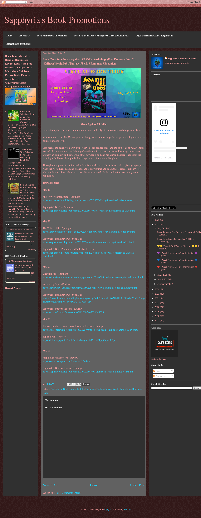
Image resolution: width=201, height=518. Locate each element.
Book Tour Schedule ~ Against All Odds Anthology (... (175, 240)
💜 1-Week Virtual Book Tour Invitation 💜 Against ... (177, 254)
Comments (160, 376)
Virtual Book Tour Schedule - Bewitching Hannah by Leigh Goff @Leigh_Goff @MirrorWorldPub (21, 157)
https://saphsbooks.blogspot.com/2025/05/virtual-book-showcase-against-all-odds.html (88, 242)
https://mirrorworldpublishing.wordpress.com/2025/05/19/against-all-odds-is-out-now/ (88, 200)
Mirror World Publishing (118, 389)
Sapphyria (18, 233)
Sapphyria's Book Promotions (56, 19)
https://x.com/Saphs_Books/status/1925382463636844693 (73, 312)
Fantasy (100, 389)
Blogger (127, 509)
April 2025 (162, 274)
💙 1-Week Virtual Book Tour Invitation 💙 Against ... (177, 261)
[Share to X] (74, 384)
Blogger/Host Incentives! (18, 43)
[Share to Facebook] (76, 384)
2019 (157, 311)
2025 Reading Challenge (20, 229)
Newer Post (51, 485)
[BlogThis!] (71, 384)
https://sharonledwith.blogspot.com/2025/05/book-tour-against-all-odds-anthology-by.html (90, 329)
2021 (157, 302)
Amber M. (158, 158)
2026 (157, 219)
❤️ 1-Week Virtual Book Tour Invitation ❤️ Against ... (177, 268)
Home (9, 35)
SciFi (45, 393)
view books (31, 250)
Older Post (137, 485)
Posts (157, 370)
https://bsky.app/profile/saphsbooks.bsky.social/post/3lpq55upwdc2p (79, 340)
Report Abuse (13, 288)
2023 (157, 293)
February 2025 (164, 283)
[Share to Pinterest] (79, 384)
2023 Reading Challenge (20, 260)
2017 (157, 320)
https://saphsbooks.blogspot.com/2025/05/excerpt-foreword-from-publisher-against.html (89, 210)
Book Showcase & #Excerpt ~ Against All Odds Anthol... (179, 233)
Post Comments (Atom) (69, 492)
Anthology (56, 389)
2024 (157, 289)
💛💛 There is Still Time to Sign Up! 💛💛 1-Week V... (178, 247)
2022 (157, 298)
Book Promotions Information (52, 35)
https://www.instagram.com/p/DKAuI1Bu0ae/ (66, 361)
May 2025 (162, 228)
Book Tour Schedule (73, 389)
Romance (137, 389)
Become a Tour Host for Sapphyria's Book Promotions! (101, 35)
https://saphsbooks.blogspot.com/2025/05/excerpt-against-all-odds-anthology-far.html (88, 371)
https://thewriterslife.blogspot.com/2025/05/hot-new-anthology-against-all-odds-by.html (89, 231)
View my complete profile (177, 62)
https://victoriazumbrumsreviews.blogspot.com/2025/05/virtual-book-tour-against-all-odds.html (93, 277)
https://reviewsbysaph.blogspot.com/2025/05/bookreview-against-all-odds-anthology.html (90, 287)
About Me (24, 35)
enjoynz (108, 509)
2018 (157, 315)
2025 (157, 224)
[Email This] (68, 384)
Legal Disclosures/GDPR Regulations (154, 35)
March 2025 (163, 279)
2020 (157, 306)
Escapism (90, 389)
